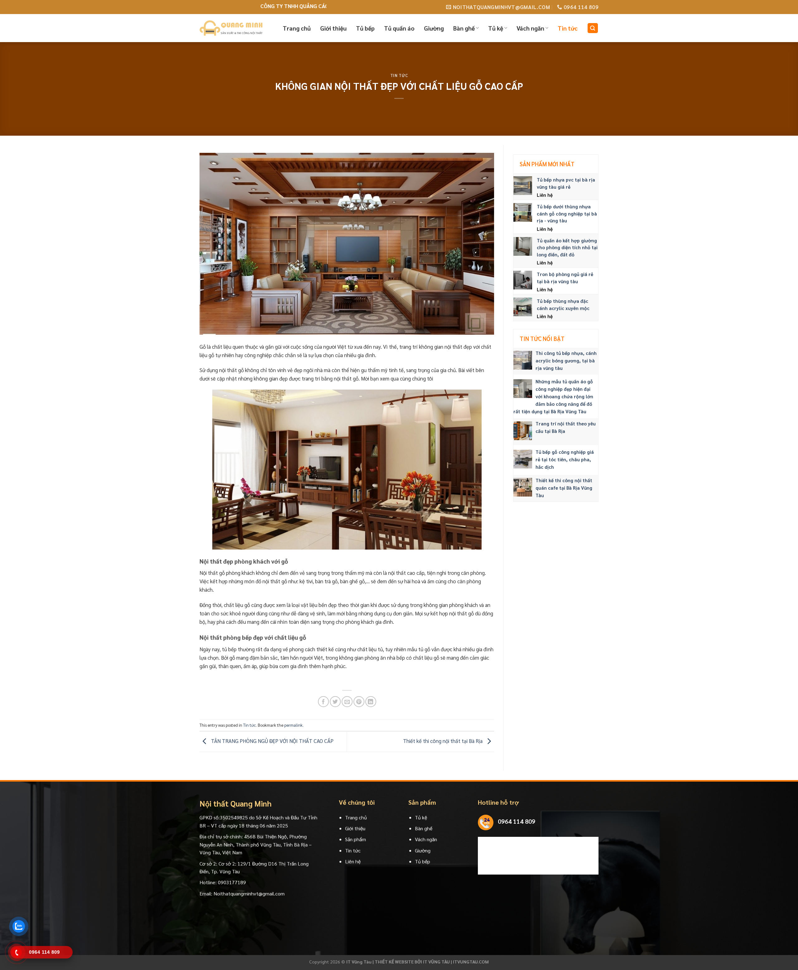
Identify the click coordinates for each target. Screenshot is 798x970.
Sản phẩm (355, 839)
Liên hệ (353, 861)
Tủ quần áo (399, 28)
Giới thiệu (333, 28)
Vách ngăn (530, 28)
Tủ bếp (365, 28)
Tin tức (568, 28)
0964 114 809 (516, 821)
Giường (434, 28)
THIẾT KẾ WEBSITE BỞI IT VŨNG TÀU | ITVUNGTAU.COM (432, 961)
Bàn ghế (464, 28)
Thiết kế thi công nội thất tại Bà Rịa (443, 740)
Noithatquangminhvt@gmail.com (249, 893)
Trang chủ (297, 28)
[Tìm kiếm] (593, 28)
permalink (293, 725)
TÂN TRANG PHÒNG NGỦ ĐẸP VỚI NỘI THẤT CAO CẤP (272, 740)
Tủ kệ (495, 28)
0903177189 (232, 882)
